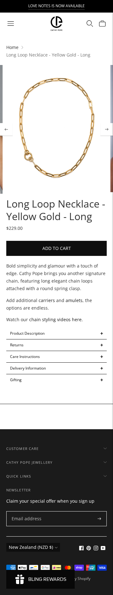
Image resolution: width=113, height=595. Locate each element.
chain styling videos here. (55, 319)
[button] (56, 333)
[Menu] (10, 23)
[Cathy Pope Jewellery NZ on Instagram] (96, 549)
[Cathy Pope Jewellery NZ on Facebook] (81, 549)
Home (12, 47)
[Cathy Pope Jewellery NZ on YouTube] (103, 549)
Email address (25, 511)
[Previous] (6, 129)
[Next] (106, 129)
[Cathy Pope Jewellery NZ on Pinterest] (88, 549)
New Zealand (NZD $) (31, 547)
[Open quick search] (89, 23)
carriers (47, 300)
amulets (74, 300)
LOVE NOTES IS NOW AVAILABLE (56, 5)
